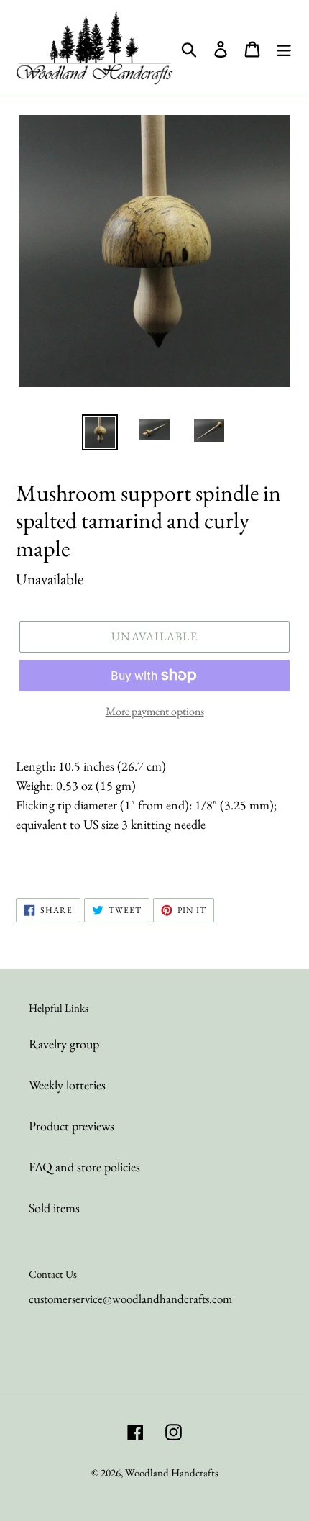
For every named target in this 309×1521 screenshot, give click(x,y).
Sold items (54, 1207)
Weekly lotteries (67, 1084)
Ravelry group (64, 1043)
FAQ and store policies (84, 1166)
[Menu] (284, 47)
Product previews (71, 1125)
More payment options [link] (155, 711)
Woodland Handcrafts (171, 1472)
